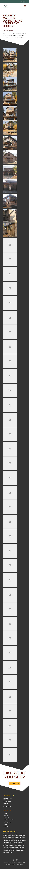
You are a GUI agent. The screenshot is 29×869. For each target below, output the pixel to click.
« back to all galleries (8, 30)
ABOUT (6, 815)
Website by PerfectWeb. (17, 864)
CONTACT (6, 826)
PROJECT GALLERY (9, 820)
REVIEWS (6, 824)
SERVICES (6, 817)
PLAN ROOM (7, 822)
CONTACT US (14, 783)
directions (5, 803)
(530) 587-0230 (24, 2)
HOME (5, 813)
